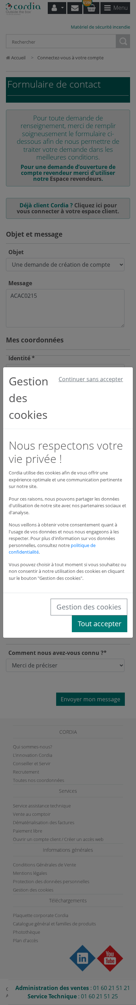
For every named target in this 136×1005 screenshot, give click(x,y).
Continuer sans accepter (91, 379)
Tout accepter (99, 623)
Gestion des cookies (88, 607)
